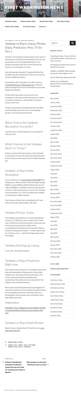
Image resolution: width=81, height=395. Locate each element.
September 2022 (56, 213)
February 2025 (55, 114)
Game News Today (63, 21)
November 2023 (56, 158)
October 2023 (55, 162)
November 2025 (56, 106)
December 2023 (56, 154)
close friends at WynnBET (31, 180)
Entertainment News (57, 288)
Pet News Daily (55, 315)
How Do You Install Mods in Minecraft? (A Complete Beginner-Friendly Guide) (61, 83)
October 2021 (55, 257)
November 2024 (56, 122)
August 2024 (54, 134)
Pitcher (32, 345)
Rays (21, 347)
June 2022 (53, 225)
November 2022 (56, 205)
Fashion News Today (12, 26)
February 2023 (55, 193)
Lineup (11, 345)
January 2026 (55, 102)
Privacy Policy (9, 390)
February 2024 (55, 146)
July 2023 (53, 174)
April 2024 (53, 138)
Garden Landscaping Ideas (59, 268)
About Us (42, 26)
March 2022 (54, 237)
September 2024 (56, 130)
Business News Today (28, 21)
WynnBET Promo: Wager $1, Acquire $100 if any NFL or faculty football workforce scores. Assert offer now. (25, 310)
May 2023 (53, 182)
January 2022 (55, 245)
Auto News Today (29, 26)
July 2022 (53, 221)
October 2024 (55, 126)
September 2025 (56, 110)
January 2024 (55, 150)
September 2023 (56, 166)
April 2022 (53, 233)
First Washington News (34, 7)
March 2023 (54, 189)
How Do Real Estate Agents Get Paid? (63, 77)
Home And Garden (56, 304)
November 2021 (55, 253)
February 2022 (55, 241)
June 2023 (54, 178)
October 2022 (55, 209)
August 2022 (54, 217)
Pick (26, 345)
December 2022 (55, 201)
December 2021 (55, 249)
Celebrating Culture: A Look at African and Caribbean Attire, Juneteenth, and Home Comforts (63, 58)
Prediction (13, 347)
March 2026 (54, 98)
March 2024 (54, 142)
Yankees (27, 347)
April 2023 (53, 185)
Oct (16, 345)
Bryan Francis (28, 40)
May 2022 (53, 229)
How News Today (11, 21)
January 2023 (55, 197)
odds (21, 345)
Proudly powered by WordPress (26, 390)
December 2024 (56, 118)
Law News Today (56, 312)
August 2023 (54, 170)
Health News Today (46, 21)
